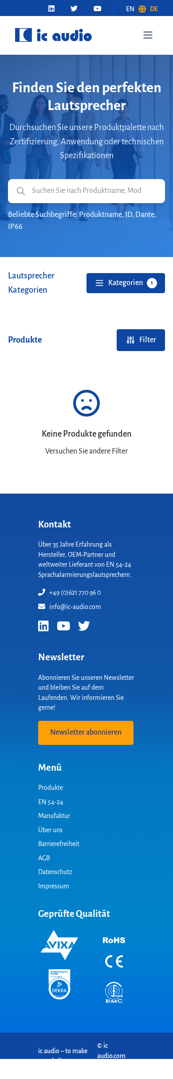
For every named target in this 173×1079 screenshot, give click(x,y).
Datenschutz (55, 871)
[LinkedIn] (51, 9)
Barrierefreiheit (58, 843)
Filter (147, 340)
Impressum (53, 886)
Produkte (50, 787)
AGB (44, 858)
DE (154, 8)
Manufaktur (54, 815)
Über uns (50, 830)
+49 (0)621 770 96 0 (75, 592)
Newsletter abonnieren (86, 732)
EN (130, 8)
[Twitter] (74, 9)
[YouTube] (98, 9)
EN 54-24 (50, 801)
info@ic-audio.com (75, 606)
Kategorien (130, 283)
